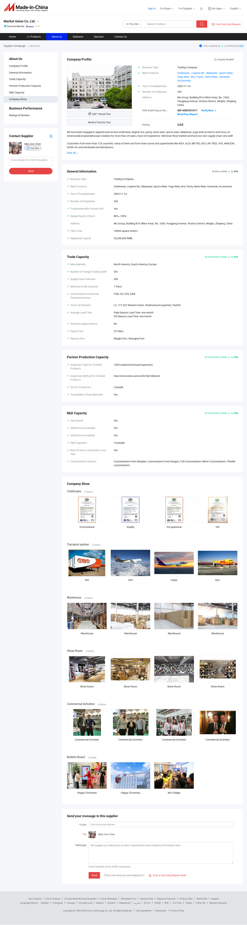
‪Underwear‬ (183, 73)
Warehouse (87, 633)
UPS (130, 580)
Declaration (161, 910)
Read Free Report (187, 114)
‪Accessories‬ (184, 80)
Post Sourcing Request (228, 24)
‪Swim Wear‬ (211, 76)
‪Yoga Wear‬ (183, 76)
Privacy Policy (177, 910)
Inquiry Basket (226, 59)
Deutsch (111, 902)
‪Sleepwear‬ (212, 73)
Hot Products (34, 898)
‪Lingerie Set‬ (197, 73)
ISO (218, 527)
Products (35, 36)
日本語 (157, 902)
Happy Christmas (87, 792)
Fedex (174, 580)
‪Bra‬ (193, 76)
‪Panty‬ (200, 76)
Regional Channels (166, 898)
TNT (87, 580)
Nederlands (124, 902)
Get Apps (216, 8)
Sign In (152, 8)
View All (71, 152)
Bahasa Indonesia (218, 902)
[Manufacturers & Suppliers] (27, 7)
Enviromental (87, 527)
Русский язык (85, 902)
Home (12, 36)
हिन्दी (167, 902)
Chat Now (34, 148)
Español (45, 902)
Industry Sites (146, 898)
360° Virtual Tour (101, 114)
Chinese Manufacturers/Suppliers (80, 898)
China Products (52, 898)
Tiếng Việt (200, 902)
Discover (99, 36)
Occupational (174, 527)
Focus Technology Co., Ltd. (100, 910)
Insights (215, 898)
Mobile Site (202, 898)
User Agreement (144, 910)
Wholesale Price (128, 898)
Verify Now (207, 110)
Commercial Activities (87, 739)
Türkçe (188, 902)
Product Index (186, 898)
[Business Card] (51, 136)
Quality (131, 527)
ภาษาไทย (177, 902)
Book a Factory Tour (99, 122)
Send (31, 171)
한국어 (147, 902)
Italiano (100, 902)
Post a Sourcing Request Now (167, 875)
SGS (241, 46)
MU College (174, 792)
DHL (217, 580)
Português (58, 902)
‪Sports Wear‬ (226, 73)
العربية (137, 902)
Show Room (87, 686)
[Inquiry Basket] (202, 8)
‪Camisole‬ (224, 76)
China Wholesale (109, 898)
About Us (57, 36)
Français (71, 902)
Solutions (78, 36)
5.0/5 (180, 124)
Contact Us (120, 36)
